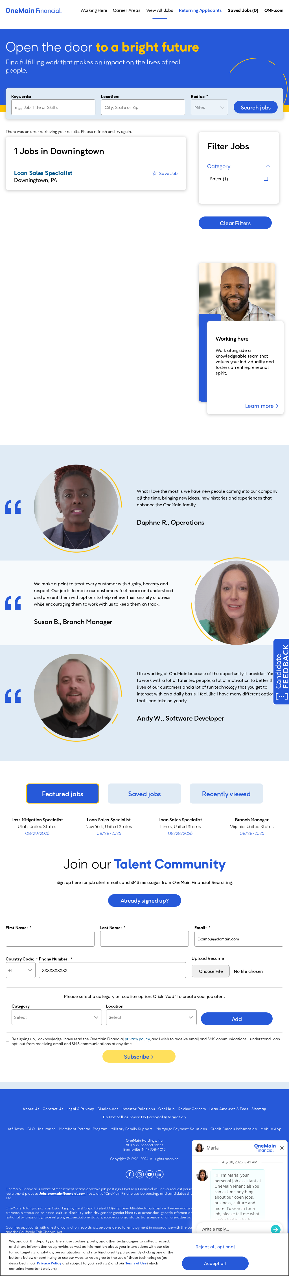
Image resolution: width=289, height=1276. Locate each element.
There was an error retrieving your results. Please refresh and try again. (69, 131)
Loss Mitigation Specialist (37, 819)
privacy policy (137, 1038)
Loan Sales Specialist (108, 819)
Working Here (93, 10)
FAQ (31, 1128)
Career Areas (126, 10)
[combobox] (143, 107)
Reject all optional (215, 1246)
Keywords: (21, 96)
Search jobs (256, 107)
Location (114, 1005)
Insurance (47, 1128)
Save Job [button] (168, 173)
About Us (31, 1108)
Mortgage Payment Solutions (181, 1128)
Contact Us (53, 1108)
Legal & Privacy (80, 1108)
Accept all (215, 1263)
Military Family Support (131, 1128)
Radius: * (199, 96)
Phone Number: (55, 958)
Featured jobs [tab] (62, 793)
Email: (202, 927)
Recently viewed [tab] (226, 793)
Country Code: (22, 958)
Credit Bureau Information (234, 1128)
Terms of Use (135, 1263)
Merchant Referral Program (83, 1128)
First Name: (18, 927)
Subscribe (136, 1056)
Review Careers (192, 1108)
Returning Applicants (200, 10)
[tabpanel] (144, 826)
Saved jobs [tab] (144, 793)
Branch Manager (252, 819)
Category (219, 166)
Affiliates (16, 1128)
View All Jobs (159, 10)
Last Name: (112, 927)
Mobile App (270, 1128)
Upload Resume (208, 958)
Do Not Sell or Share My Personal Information (144, 1117)
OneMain (166, 1108)
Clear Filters (235, 223)
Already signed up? (145, 900)
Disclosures (108, 1108)
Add (237, 1018)
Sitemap (258, 1108)
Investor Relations (138, 1108)
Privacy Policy (49, 1263)
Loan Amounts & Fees (228, 1108)
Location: (110, 96)
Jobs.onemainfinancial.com (62, 1193)
